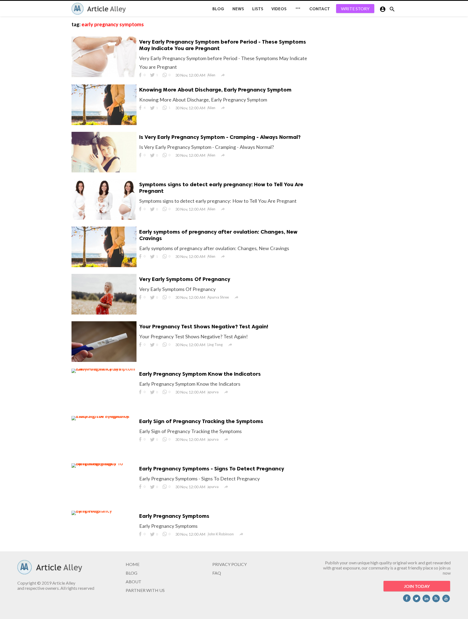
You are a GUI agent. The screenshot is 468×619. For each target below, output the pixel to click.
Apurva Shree (218, 297)
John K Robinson (220, 534)
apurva (213, 392)
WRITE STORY (355, 8)
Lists (257, 8)
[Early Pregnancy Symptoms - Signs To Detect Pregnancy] (104, 463)
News (238, 8)
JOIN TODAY (417, 586)
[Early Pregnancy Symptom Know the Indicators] (104, 369)
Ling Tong (215, 344)
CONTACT (319, 8)
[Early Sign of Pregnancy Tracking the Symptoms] (104, 416)
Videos (279, 8)
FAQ (216, 572)
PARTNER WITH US (145, 590)
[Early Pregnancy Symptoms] (104, 511)
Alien (211, 75)
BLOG (218, 8)
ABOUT (133, 581)
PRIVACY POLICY (229, 564)
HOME (132, 564)
